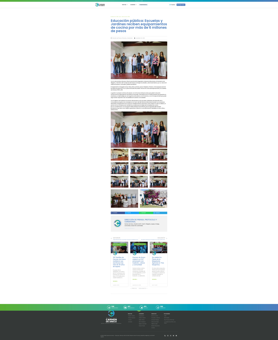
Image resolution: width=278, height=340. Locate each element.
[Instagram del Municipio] (138, 1)
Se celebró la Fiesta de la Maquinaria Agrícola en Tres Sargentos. (158, 261)
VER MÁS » (115, 281)
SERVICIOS (153, 313)
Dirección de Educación (120, 16)
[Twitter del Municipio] (142, 1)
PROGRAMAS (167, 313)
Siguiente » (143, 288)
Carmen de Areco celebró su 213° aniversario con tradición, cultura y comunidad (138, 261)
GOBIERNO (132, 4)
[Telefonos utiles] (136, 1)
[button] (118, 213)
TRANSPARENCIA (143, 4)
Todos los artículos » (130, 228)
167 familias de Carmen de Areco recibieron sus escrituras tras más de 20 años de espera (119, 261)
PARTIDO (124, 4)
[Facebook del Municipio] (140, 1)
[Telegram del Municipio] (176, 336)
